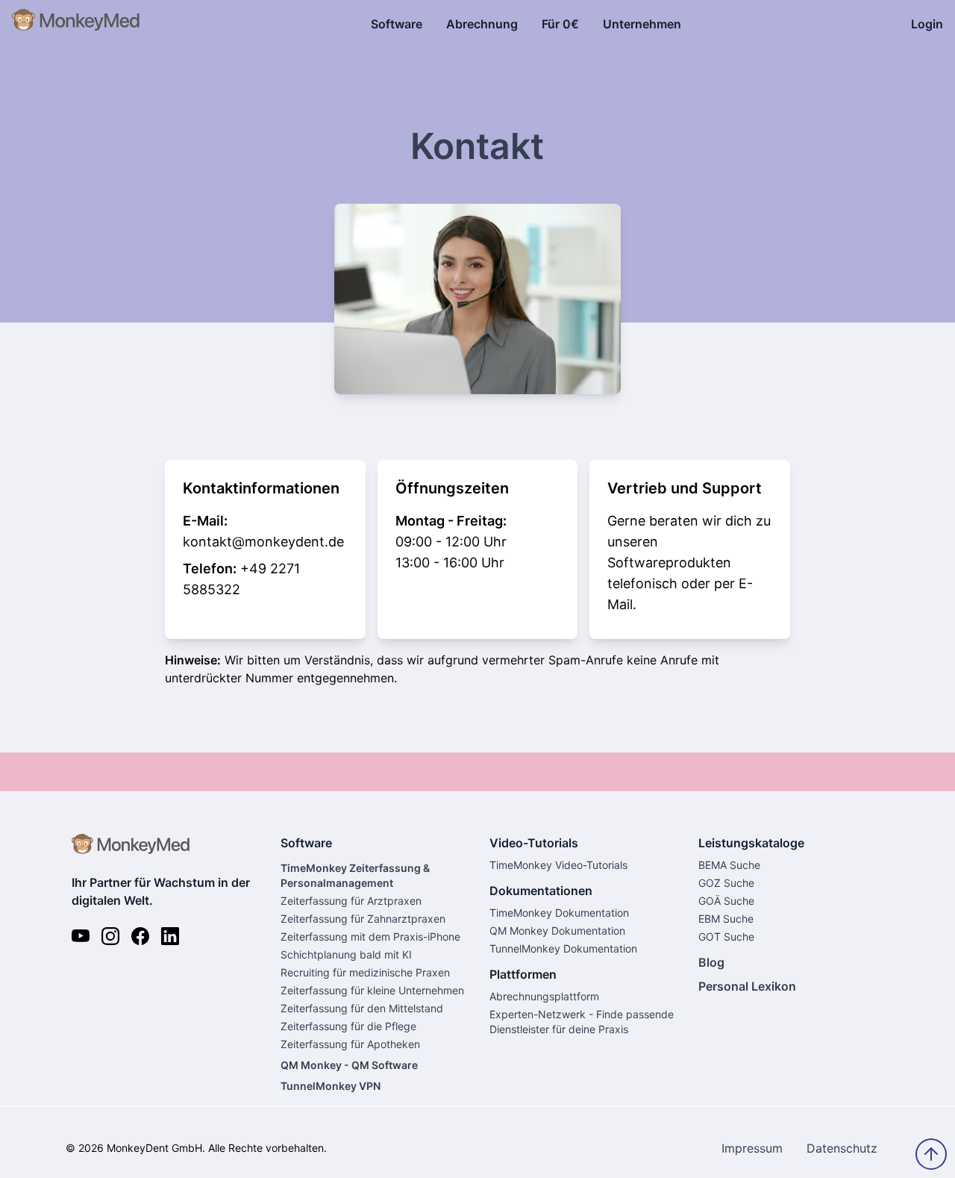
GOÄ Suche (726, 900)
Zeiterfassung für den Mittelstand (362, 1008)
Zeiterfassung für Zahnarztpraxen (363, 918)
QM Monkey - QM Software (349, 1065)
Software (396, 23)
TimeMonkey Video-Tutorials (558, 864)
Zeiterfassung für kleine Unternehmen (372, 990)
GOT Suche (726, 936)
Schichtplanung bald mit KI (346, 954)
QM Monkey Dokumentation (557, 930)
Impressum (752, 1148)
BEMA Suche (729, 864)
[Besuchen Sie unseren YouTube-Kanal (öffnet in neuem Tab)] (81, 936)
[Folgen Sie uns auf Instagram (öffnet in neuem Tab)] (110, 936)
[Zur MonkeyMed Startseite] (164, 847)
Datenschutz (842, 1148)
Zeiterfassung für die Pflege (348, 1026)
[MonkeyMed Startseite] (76, 24)
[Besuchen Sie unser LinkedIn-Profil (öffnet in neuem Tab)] (170, 936)
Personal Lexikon (747, 986)
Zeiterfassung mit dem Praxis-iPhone (370, 936)
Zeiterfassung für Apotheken (350, 1044)
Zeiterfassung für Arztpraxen (351, 900)
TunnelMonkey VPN (331, 1085)
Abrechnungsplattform (544, 996)
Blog (711, 962)
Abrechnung (482, 23)
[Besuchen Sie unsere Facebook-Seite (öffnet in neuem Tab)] (140, 936)
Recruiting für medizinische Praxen (365, 972)
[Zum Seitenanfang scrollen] (931, 1154)
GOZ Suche (726, 882)
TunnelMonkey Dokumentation (563, 948)
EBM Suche (726, 918)
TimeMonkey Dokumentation (559, 912)
